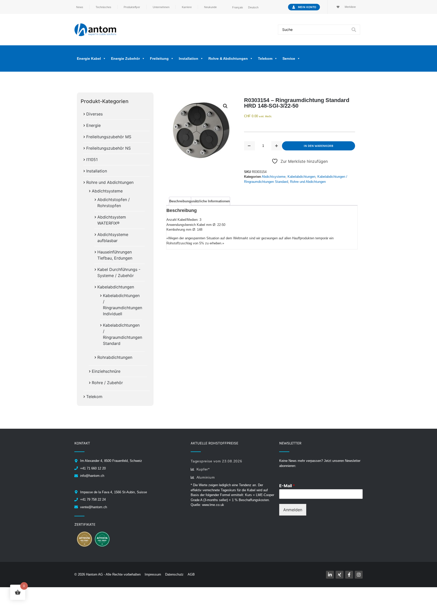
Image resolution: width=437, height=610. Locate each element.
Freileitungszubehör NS (108, 148)
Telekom (94, 396)
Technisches (103, 7)
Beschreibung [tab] (180, 201)
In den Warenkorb (318, 146)
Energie (93, 125)
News (79, 7)
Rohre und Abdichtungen (110, 182)
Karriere (187, 7)
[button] (225, 106)
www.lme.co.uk (213, 505)
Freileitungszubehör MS (108, 136)
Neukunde (210, 7)
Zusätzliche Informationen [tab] (209, 201)
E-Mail (287, 485)
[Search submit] (354, 29)
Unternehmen (161, 7)
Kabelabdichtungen (115, 286)
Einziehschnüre (106, 371)
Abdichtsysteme (107, 190)
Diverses (94, 113)
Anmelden (292, 509)
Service (288, 58)
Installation (96, 170)
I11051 (92, 159)
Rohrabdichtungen (114, 357)
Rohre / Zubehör (107, 382)
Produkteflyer (132, 7)
